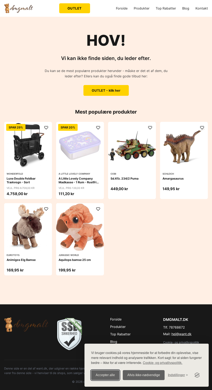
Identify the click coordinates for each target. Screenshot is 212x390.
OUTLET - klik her (106, 90)
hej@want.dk (181, 334)
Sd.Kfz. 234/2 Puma (125, 178)
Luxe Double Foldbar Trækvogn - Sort (21, 180)
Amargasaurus (173, 178)
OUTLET (74, 8)
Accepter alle (105, 375)
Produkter (141, 8)
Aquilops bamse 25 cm (75, 260)
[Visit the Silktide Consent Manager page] (197, 375)
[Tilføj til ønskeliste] (46, 127)
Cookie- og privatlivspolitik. (162, 362)
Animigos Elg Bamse (21, 260)
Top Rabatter (166, 8)
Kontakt (201, 8)
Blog (185, 8)
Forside (122, 8)
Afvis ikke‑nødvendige (143, 375)
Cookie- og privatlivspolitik (181, 342)
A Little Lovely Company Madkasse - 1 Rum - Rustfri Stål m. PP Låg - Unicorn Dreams (77, 184)
